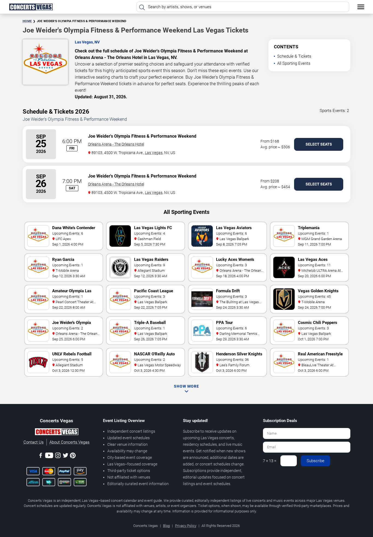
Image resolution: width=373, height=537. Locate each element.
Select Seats (319, 144)
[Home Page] (31, 7)
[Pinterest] (73, 456)
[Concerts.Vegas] (56, 432)
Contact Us (33, 442)
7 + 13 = (269, 461)
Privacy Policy (185, 526)
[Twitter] (65, 456)
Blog (166, 526)
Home (27, 21)
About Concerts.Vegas (69, 442)
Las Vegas (153, 153)
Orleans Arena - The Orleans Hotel (116, 144)
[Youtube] (49, 456)
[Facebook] (41, 456)
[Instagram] (58, 456)
